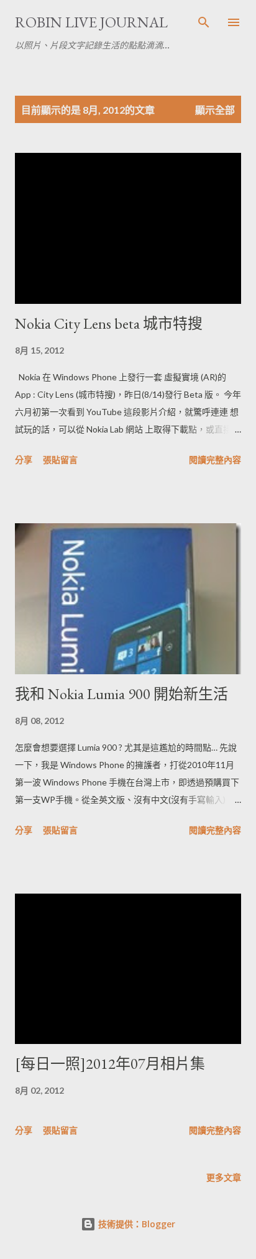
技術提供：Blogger (135, 1224)
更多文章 (223, 1177)
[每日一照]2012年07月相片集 (110, 1063)
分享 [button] (23, 459)
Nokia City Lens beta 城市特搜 (109, 323)
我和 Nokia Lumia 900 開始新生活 (121, 693)
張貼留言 (60, 459)
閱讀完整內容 (215, 459)
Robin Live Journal (91, 22)
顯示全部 (215, 110)
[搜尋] (203, 22)
